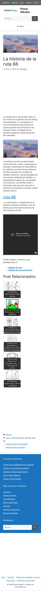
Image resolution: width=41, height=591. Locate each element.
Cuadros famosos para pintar (15, 472)
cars (8, 438)
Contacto (10, 577)
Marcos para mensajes (15, 447)
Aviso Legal (11, 581)
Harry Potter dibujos (11, 475)
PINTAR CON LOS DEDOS (17, 444)
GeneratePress (20, 587)
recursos (6, 492)
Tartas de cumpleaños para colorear (18, 465)
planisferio (6, 2)
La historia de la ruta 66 (21, 438)
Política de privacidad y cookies (28, 577)
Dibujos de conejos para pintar (16, 468)
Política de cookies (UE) (26, 581)
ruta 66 (9, 197)
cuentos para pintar (11, 510)
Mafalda (28, 2)
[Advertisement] (20, 94)
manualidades (9, 499)
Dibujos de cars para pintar (20, 270)
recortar (6, 506)
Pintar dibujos (25, 10)
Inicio (3, 577)
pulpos (22, 2)
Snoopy (35, 2)
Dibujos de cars (15, 268)
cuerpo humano (9, 495)
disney (9, 435)
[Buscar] (35, 18)
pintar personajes (10, 503)
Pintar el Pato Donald (12, 479)
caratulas (15, 2)
